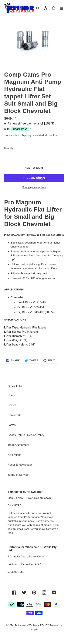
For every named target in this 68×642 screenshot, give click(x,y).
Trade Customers (18, 444)
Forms (12, 424)
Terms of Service (18, 474)
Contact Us (15, 415)
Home (11, 395)
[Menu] (62, 8)
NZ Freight (14, 454)
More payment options (34, 187)
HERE (17, 505)
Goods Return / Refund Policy (26, 435)
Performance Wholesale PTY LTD (32, 625)
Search (12, 405)
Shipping (26, 135)
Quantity (8, 148)
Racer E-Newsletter (20, 464)
